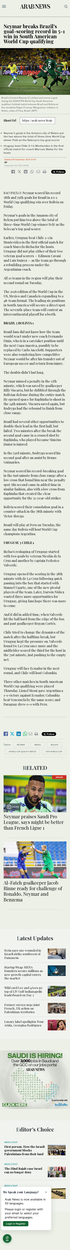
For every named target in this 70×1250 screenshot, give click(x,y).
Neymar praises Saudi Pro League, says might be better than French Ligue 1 (34, 822)
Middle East (11, 1142)
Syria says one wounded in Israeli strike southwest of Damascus (22, 954)
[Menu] (4, 6)
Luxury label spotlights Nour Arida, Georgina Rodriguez (24, 1023)
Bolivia (54, 745)
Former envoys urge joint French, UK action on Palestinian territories (22, 1008)
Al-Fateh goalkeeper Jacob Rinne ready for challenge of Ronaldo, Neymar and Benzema (33, 891)
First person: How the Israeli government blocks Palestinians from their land (24, 1150)
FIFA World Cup (54, 751)
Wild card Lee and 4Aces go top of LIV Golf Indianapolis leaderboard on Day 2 (23, 991)
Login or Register (15, 1223)
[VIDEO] (35, 793)
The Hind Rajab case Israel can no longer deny (23, 1170)
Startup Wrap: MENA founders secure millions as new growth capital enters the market (23, 972)
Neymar (21, 745)
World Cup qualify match (22, 751)
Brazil (37, 745)
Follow (59, 171)
